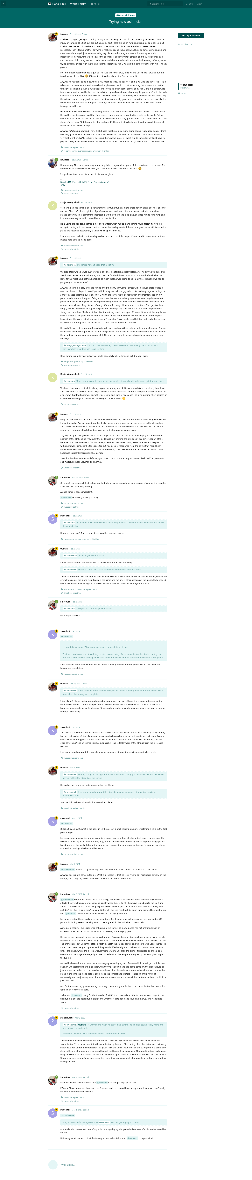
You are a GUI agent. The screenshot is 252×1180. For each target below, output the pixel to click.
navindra (71, 264)
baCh (79, 182)
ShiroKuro (72, 555)
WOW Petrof (87, 182)
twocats (71, 381)
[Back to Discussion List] (3, 3)
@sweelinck (67, 899)
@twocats (66, 497)
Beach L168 (65, 182)
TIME (62, 185)
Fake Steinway (100, 182)
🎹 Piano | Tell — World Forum (67, 4)
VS (108, 182)
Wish (74, 182)
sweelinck (72, 569)
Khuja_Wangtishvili (76, 345)
